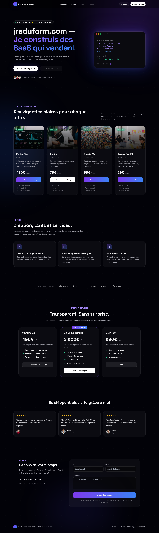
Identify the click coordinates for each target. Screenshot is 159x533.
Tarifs (83, 4)
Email (107, 464)
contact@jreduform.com (32, 479)
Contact (124, 4)
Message (76, 475)
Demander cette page (38, 365)
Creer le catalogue (79, 371)
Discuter (121, 365)
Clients (91, 4)
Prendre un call (138, 4)
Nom (74, 464)
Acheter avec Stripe (30, 180)
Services (73, 4)
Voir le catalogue (24, 68)
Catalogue (63, 4)
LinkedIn (114, 527)
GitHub (122, 527)
